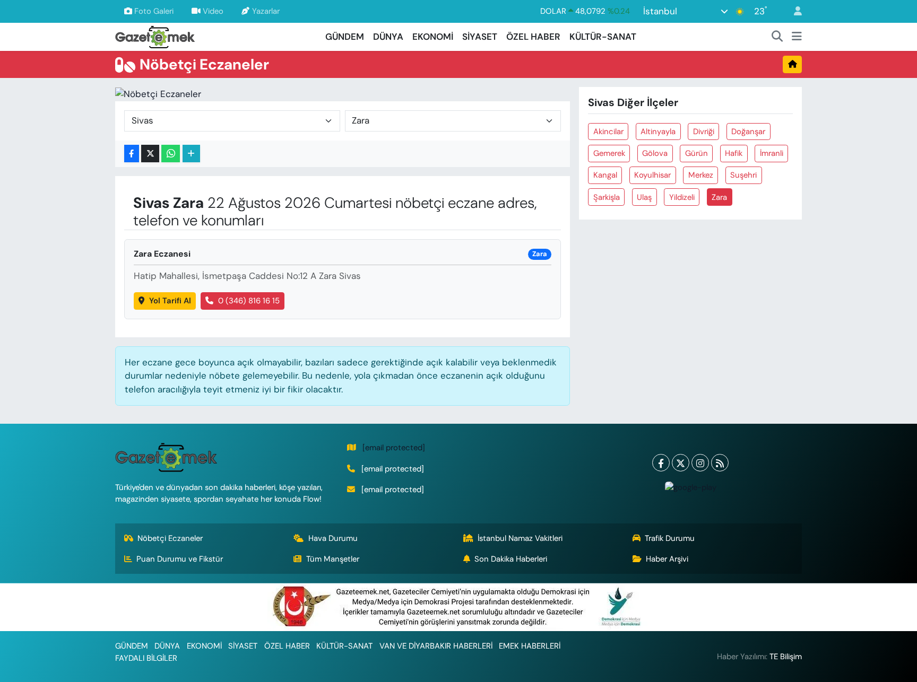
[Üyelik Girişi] (793, 11)
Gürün (696, 153)
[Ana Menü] (797, 37)
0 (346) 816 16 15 (249, 300)
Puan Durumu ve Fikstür (179, 559)
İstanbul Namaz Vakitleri (520, 538)
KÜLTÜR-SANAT (602, 36)
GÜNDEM (344, 36)
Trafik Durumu (670, 538)
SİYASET (479, 36)
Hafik (733, 153)
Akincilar (608, 131)
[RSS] (720, 462)
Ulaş (644, 197)
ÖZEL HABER (533, 36)
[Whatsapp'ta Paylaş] (170, 153)
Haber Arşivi (667, 559)
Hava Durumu (333, 538)
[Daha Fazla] (191, 153)
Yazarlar (266, 11)
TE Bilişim (785, 656)
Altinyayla (658, 131)
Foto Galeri (154, 11)
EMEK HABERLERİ (529, 646)
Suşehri (743, 175)
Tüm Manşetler (332, 559)
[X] (680, 462)
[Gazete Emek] (155, 35)
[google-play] (690, 486)
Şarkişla (606, 197)
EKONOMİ (432, 36)
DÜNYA (388, 36)
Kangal (605, 175)
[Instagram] (700, 462)
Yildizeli (682, 197)
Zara (719, 197)
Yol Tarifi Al (170, 300)
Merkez (700, 175)
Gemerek (609, 153)
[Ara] (777, 37)
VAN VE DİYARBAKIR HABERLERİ (435, 646)
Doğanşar (748, 131)
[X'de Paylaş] (150, 153)
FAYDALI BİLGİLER (146, 658)
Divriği (703, 131)
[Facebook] (661, 462)
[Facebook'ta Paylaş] (131, 153)
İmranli (771, 153)
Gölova (655, 153)
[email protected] (393, 447)
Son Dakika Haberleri (510, 559)
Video (213, 11)
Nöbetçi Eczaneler (170, 538)
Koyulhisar (652, 175)
